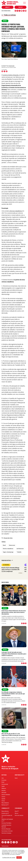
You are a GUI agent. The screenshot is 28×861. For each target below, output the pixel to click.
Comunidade (18, 808)
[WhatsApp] (23, 11)
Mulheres (4, 788)
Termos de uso (5, 846)
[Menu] (24, 2)
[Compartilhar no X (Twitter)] (4, 71)
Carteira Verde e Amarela (11, 75)
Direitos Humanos (6, 794)
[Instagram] (17, 11)
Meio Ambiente (5, 802)
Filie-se (20, 7)
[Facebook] (15, 11)
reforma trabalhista (15, 211)
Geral (16, 778)
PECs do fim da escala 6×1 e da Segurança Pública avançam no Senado (13, 734)
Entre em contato (19, 815)
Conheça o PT (5, 808)
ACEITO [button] (19, 857)
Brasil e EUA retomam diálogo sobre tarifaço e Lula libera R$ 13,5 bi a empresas (10, 569)
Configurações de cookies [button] (8, 857)
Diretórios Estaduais (6, 833)
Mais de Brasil (5, 582)
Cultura (3, 796)
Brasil (4, 545)
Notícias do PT (5, 805)
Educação (4, 792)
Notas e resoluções (8, 766)
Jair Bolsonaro (20, 548)
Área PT (7, 7)
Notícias (4, 775)
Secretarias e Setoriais (7, 831)
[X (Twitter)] (19, 11)
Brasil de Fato (8, 538)
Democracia (12, 545)
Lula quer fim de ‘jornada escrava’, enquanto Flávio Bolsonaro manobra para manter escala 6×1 (14, 653)
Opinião (3, 798)
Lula (3, 778)
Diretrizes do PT (19, 775)
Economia (6, 564)
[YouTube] (21, 11)
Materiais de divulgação (10, 768)
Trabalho (19, 552)
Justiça (3, 800)
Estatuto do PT (5, 813)
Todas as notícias (9, 15)
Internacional (5, 784)
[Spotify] (25, 11)
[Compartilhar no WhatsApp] (6, 71)
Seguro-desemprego (8, 552)
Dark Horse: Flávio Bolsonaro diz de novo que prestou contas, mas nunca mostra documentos (14, 612)
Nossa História (5, 811)
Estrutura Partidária (6, 823)
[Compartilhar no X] (24, 623)
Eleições (4, 790)
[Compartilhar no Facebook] (2, 71)
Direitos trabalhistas (8, 548)
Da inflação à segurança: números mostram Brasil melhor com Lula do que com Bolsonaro (13, 693)
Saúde (3, 786)
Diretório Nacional (6, 829)
